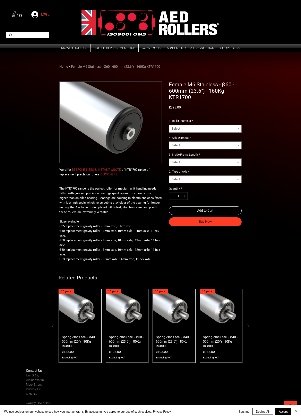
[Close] (296, 411)
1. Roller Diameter (181, 120)
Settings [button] (244, 411)
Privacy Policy (162, 411)
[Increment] (184, 196)
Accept (283, 411)
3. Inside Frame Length (184, 154)
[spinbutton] (178, 196)
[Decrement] (172, 196)
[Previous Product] (52, 325)
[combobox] (205, 129)
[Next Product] (248, 325)
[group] (150, 326)
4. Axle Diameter (180, 137)
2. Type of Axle (179, 171)
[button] (18, 14)
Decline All (262, 411)
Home (63, 67)
